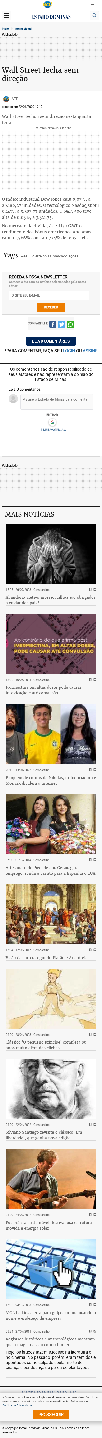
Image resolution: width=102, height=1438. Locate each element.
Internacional (23, 28)
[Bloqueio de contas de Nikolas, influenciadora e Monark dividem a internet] (51, 734)
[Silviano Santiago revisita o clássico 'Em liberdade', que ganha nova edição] (51, 1089)
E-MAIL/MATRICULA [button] (53, 429)
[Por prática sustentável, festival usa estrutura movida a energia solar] (51, 1179)
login (69, 350)
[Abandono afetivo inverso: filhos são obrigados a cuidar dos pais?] (51, 554)
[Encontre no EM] (94, 15)
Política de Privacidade (17, 1405)
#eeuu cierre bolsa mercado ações (49, 256)
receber (51, 307)
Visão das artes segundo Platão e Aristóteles (47, 957)
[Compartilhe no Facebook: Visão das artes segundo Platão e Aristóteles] (90, 950)
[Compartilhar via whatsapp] (70, 325)
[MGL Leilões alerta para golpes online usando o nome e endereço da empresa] (51, 1269)
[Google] (52, 422)
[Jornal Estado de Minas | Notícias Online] (51, 17)
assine (90, 350)
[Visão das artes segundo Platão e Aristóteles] (51, 914)
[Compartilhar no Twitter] (61, 325)
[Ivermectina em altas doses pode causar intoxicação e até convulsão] (51, 644)
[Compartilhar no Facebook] (53, 325)
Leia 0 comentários (51, 341)
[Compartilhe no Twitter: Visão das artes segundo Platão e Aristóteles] (94, 950)
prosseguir (51, 1414)
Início (5, 28)
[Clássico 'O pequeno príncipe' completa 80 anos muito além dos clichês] (51, 999)
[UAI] (47, 4)
